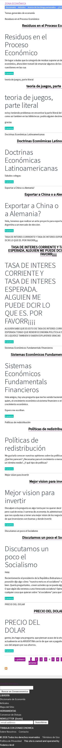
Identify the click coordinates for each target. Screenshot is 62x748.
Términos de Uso (51, 737)
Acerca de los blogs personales (42, 7)
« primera (19, 659)
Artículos (21, 7)
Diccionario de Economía (12, 699)
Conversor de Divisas (10, 714)
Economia (9, 73)
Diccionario (11, 7)
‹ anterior (33, 661)
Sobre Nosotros (8, 731)
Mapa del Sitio (7, 706)
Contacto (24, 731)
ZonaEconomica (9, 683)
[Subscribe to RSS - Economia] (6, 668)
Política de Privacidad (11, 740)
